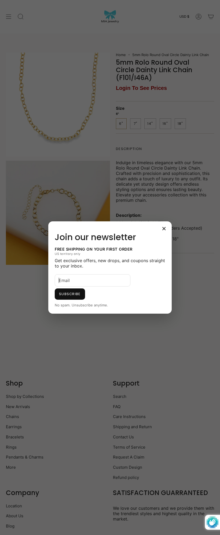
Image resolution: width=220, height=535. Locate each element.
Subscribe (70, 293)
